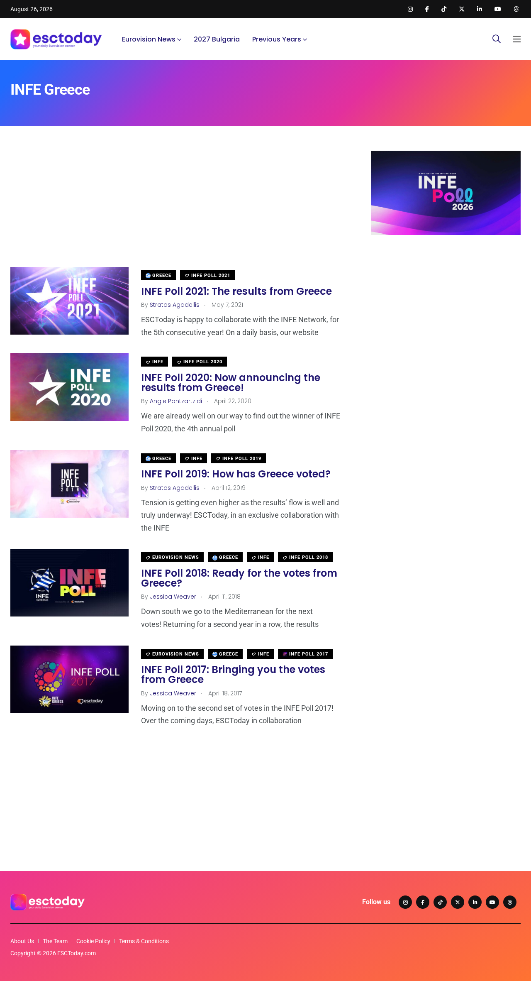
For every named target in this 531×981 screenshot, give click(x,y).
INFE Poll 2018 (307, 557)
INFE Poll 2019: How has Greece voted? (236, 474)
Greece (161, 275)
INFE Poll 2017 (307, 654)
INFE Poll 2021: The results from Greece (236, 291)
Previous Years (276, 39)
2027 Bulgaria (217, 39)
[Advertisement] (178, 209)
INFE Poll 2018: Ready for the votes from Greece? (239, 578)
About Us (22, 941)
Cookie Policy (93, 941)
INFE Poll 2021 (210, 275)
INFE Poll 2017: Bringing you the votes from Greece (233, 675)
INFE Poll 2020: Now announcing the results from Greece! (230, 382)
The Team (55, 941)
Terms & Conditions (144, 941)
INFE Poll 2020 (202, 362)
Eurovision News (148, 39)
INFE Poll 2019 (241, 458)
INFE (157, 362)
